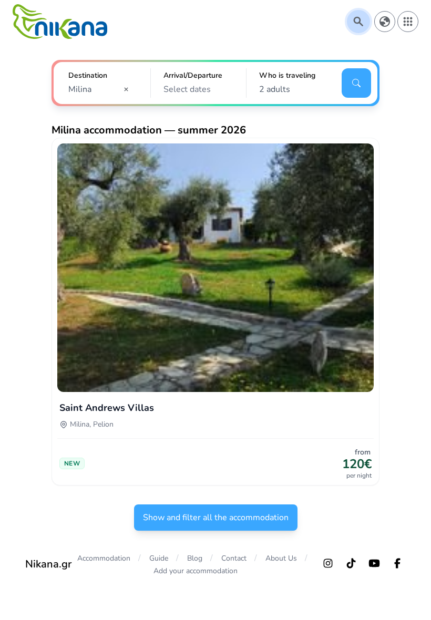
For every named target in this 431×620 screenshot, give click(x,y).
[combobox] (102, 89)
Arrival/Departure (192, 75)
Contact (234, 558)
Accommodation (103, 558)
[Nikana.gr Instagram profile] (328, 563)
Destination (87, 75)
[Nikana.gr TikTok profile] (351, 563)
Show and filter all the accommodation (216, 517)
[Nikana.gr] (60, 21)
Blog (194, 558)
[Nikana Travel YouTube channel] (374, 563)
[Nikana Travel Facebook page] (397, 563)
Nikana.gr (48, 564)
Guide (158, 558)
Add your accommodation (195, 571)
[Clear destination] (129, 89)
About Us (281, 558)
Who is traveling (287, 75)
